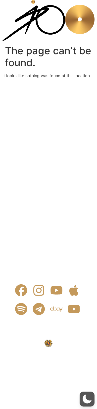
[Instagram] (39, 290)
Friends (27, 148)
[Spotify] (21, 309)
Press (25, 114)
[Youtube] (56, 290)
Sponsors (29, 137)
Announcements (35, 159)
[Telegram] (39, 309)
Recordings (30, 125)
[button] (87, 399)
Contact (27, 102)
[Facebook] (21, 290)
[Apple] (74, 290)
